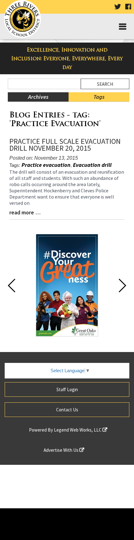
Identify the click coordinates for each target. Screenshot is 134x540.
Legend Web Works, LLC (78, 430)
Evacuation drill (92, 164)
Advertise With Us (61, 450)
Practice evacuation (46, 164)
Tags (98, 96)
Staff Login (67, 389)
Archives (38, 96)
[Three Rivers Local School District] (24, 20)
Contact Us (67, 410)
